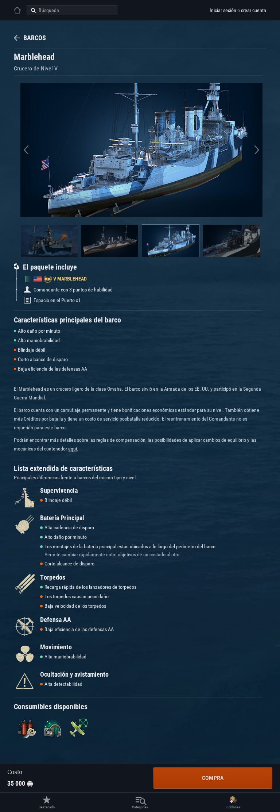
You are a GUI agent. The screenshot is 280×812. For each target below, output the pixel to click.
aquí (72, 449)
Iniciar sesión (223, 10)
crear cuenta (253, 10)
